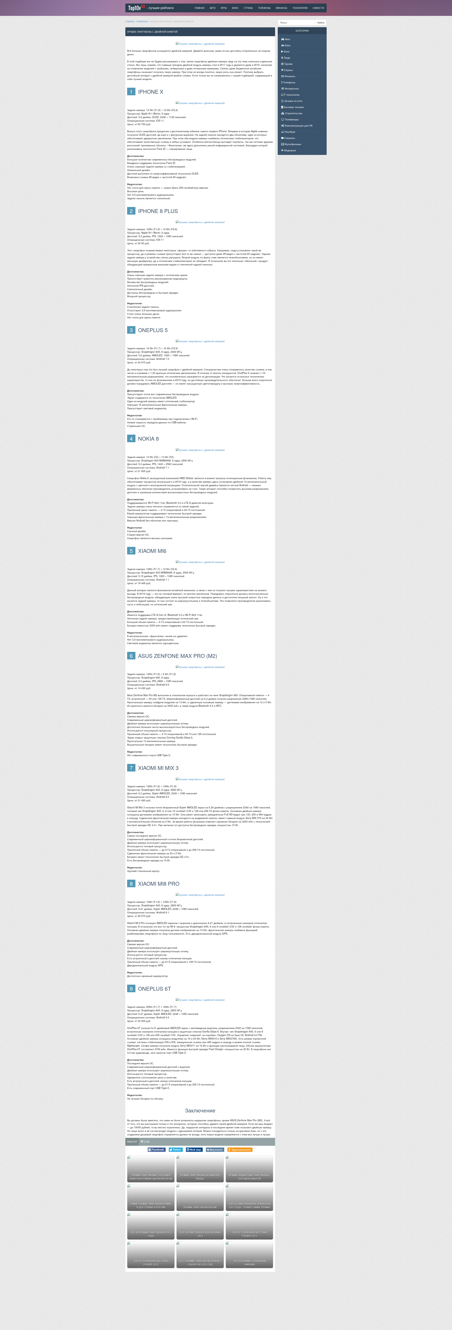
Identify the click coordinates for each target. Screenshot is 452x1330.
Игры (224, 8)
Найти (320, 22)
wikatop (132, 1141)
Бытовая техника (293, 107)
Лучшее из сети (293, 101)
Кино (235, 8)
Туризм (287, 63)
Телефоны (264, 8)
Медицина (289, 150)
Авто (213, 8)
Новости (318, 8)
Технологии (300, 8)
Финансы (281, 8)
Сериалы (289, 138)
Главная (199, 8)
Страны (248, 8)
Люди (286, 57)
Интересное (291, 88)
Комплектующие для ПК (298, 125)
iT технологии (291, 94)
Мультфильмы (292, 144)
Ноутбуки (289, 131)
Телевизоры (291, 119)
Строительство (293, 113)
